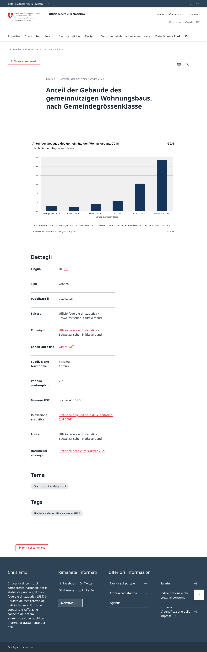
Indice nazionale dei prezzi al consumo (174, 595)
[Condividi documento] (187, 64)
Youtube (68, 590)
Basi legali (13, 647)
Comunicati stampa (123, 593)
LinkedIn (88, 590)
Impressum (28, 647)
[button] (13, 36)
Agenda (115, 603)
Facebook (69, 583)
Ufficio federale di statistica (67, 14)
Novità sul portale (122, 583)
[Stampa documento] (179, 64)
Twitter (89, 583)
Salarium (166, 583)
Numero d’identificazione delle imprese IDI (175, 611)
